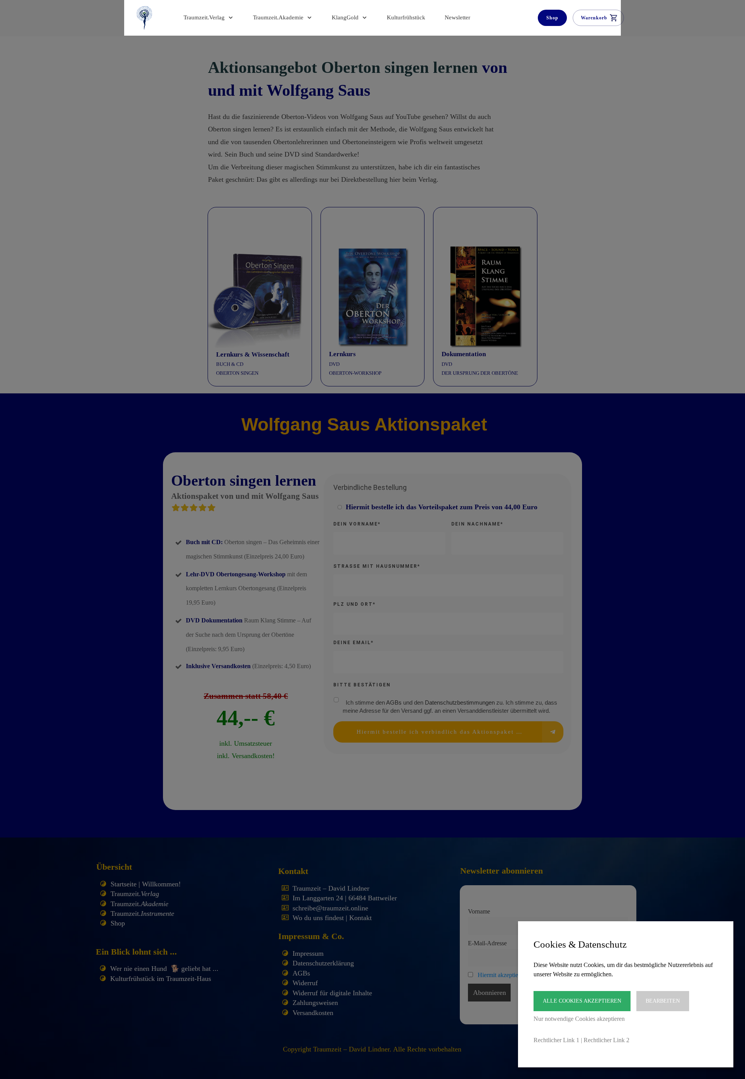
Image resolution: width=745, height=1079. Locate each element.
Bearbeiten (663, 1001)
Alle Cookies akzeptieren (582, 1001)
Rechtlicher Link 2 (606, 1040)
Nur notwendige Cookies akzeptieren (579, 1018)
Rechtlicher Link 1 (556, 1040)
